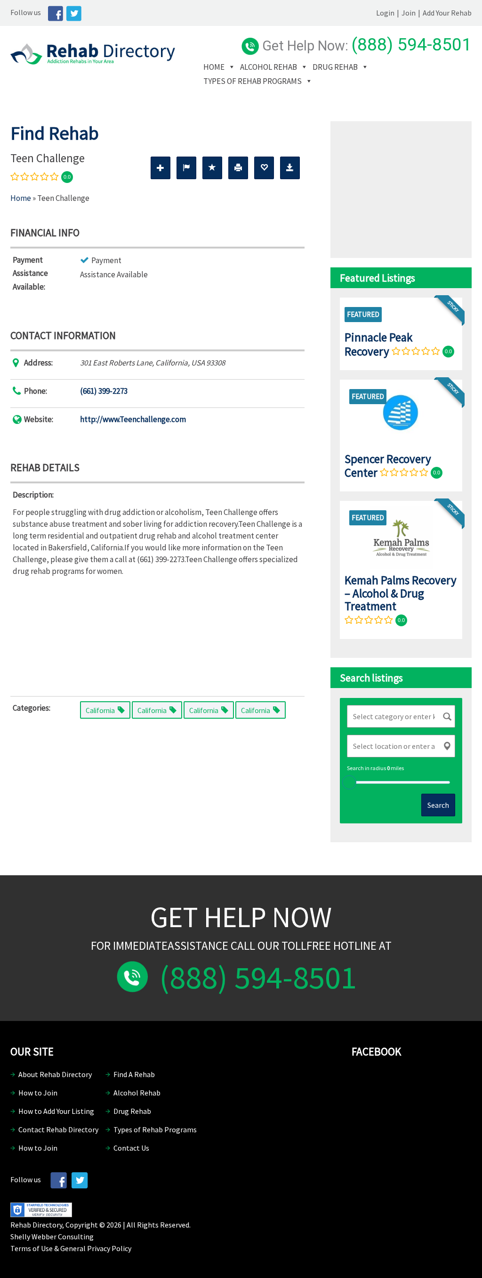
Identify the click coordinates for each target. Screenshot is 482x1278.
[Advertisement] (157, 634)
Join (409, 12)
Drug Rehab (335, 67)
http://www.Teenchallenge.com (133, 419)
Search (438, 805)
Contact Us (131, 1148)
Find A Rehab (134, 1074)
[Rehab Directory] (92, 62)
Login (385, 12)
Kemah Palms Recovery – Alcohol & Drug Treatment (401, 593)
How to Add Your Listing (56, 1111)
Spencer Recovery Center (388, 465)
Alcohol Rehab (268, 67)
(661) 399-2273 (104, 391)
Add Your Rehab (447, 12)
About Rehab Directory (55, 1074)
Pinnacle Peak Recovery (378, 344)
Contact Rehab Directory (58, 1129)
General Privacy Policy (95, 1248)
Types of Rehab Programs (252, 81)
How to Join (37, 1092)
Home (214, 67)
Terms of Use (31, 1248)
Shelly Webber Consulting (52, 1236)
